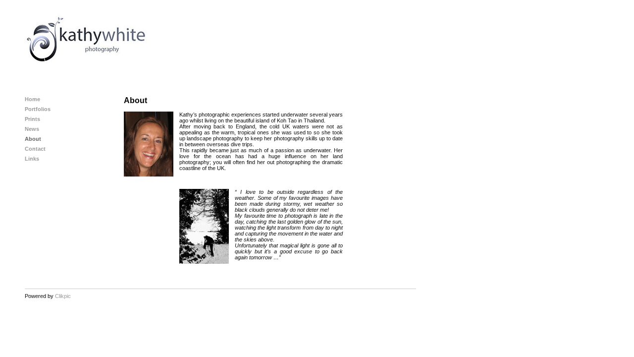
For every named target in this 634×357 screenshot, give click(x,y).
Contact (35, 149)
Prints (32, 119)
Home (32, 99)
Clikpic (63, 296)
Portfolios (38, 109)
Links (32, 159)
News (32, 129)
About (33, 139)
